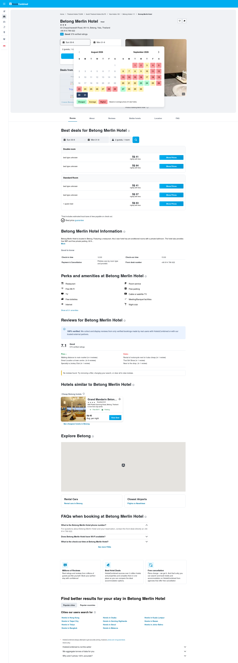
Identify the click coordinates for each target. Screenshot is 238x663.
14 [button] (109, 77)
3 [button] (85, 71)
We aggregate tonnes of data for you (78, 651)
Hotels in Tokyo (68, 624)
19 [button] (97, 83)
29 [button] (115, 89)
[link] (77, 423)
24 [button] (85, 89)
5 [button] (97, 71)
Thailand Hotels (72, 14)
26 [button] (97, 89)
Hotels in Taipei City (70, 621)
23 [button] (79, 89)
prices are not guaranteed (116, 640)
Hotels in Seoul (109, 624)
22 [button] (115, 83)
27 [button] (103, 89)
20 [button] (103, 83)
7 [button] (109, 71)
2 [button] (79, 71)
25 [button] (91, 89)
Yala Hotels (113, 14)
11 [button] (91, 77)
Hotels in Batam (151, 621)
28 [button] (109, 89)
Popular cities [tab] (69, 605)
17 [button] (85, 83)
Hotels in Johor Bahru (154, 624)
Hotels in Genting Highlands (115, 621)
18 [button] (91, 83)
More (63, 243)
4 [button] (91, 71)
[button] (4, 4)
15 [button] (115, 77)
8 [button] (115, 71)
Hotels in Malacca (110, 628)
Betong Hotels (127, 14)
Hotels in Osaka (109, 617)
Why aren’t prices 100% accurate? (78, 655)
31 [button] (85, 95)
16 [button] (79, 83)
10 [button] (85, 77)
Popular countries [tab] (87, 605)
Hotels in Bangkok (69, 628)
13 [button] (103, 77)
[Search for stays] (4, 16)
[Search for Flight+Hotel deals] (4, 26)
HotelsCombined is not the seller (77, 646)
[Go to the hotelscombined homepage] (18, 4)
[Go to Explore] (4, 32)
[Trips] (4, 39)
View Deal (115, 417)
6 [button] (103, 71)
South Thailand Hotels (93, 14)
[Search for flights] (4, 11)
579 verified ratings (79, 34)
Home (62, 14)
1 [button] (115, 65)
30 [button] (79, 95)
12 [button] (97, 77)
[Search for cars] (4, 21)
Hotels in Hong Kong (70, 617)
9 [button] (79, 77)
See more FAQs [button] (104, 547)
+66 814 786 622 (67, 30)
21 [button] (109, 83)
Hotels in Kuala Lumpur (154, 617)
